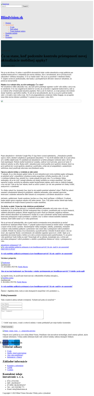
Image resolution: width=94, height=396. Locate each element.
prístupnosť (14, 245)
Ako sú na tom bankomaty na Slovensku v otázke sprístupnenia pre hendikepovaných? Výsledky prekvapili (42, 271)
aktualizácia (5, 245)
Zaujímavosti (5, 50)
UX (20, 245)
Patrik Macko (23, 267)
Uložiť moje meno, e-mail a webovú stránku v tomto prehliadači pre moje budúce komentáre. (37, 323)
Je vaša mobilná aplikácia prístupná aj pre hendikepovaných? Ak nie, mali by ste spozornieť (36, 286)
